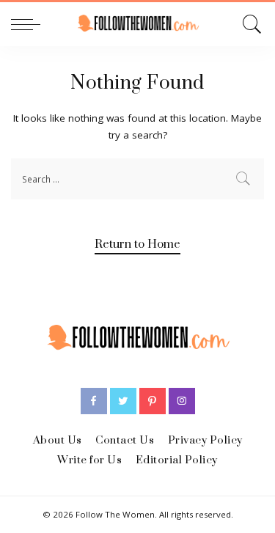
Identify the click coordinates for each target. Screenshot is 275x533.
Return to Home (137, 244)
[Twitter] (123, 401)
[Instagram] (182, 401)
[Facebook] (94, 401)
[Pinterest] (152, 401)
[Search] (249, 24)
